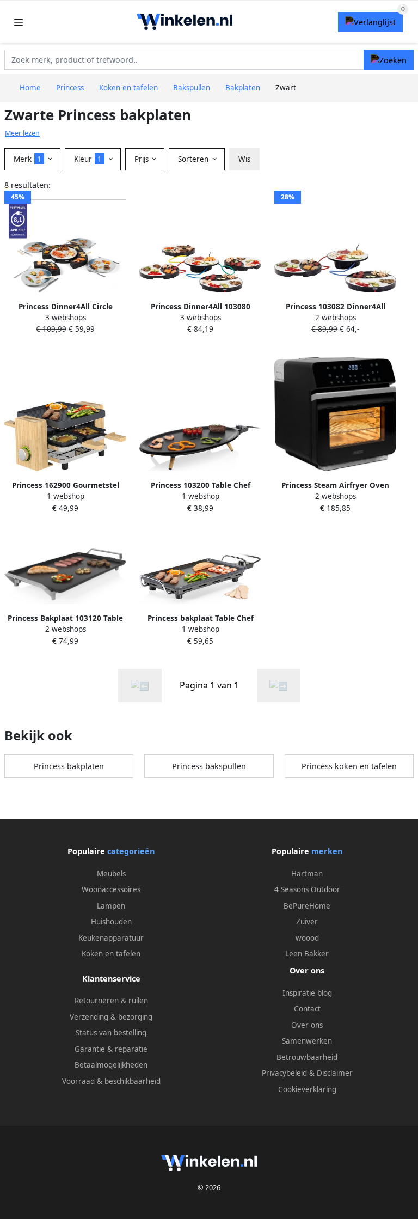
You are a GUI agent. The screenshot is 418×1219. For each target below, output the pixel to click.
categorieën (131, 851)
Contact (307, 1009)
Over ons (307, 1025)
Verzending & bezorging (111, 1017)
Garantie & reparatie (111, 1049)
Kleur (88, 159)
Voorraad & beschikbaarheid (111, 1081)
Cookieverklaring (307, 1089)
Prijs (142, 159)
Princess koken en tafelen (349, 766)
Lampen (111, 906)
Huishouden (111, 922)
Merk (27, 159)
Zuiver (307, 922)
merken (326, 851)
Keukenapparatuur (111, 938)
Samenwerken (307, 1041)
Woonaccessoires (111, 889)
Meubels (111, 874)
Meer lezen (22, 133)
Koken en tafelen (111, 954)
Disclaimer (335, 1073)
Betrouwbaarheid (306, 1057)
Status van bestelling (111, 1033)
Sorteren (194, 159)
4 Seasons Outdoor (307, 889)
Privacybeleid (284, 1073)
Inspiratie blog (307, 993)
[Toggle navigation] (18, 22)
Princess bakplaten (69, 766)
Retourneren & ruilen (111, 1000)
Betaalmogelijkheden (111, 1065)
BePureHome (307, 906)
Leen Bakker (307, 954)
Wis (244, 159)
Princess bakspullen (209, 766)
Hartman (307, 874)
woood (307, 938)
